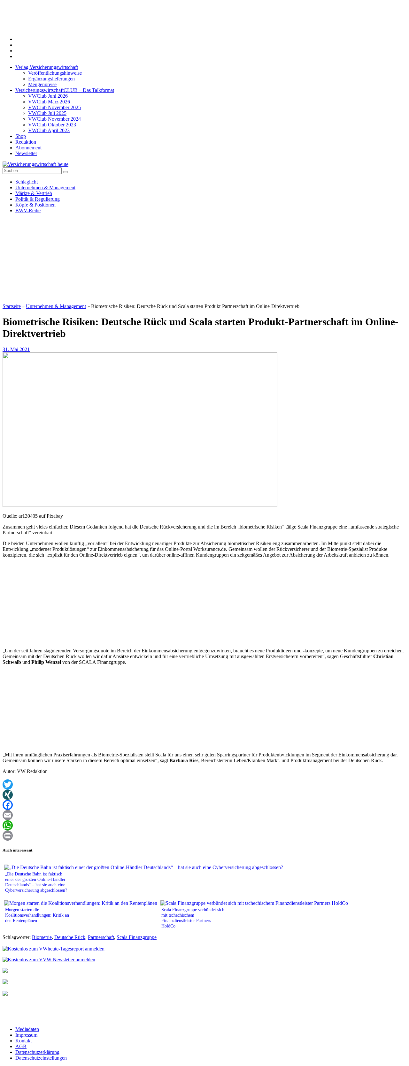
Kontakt (23, 1040)
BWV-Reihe (28, 210)
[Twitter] (204, 784)
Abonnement (28, 147)
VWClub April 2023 (49, 130)
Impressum (26, 1035)
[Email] (204, 815)
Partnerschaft (101, 937)
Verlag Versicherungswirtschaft (46, 67)
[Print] (204, 835)
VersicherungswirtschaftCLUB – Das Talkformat (64, 90)
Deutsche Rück (69, 937)
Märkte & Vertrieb (33, 193)
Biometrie (42, 937)
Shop (20, 136)
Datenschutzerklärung (37, 1052)
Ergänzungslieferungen (51, 78)
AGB (21, 1046)
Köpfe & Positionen (35, 204)
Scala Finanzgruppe (137, 937)
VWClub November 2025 (54, 107)
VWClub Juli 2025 (47, 113)
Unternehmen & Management (45, 187)
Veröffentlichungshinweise (55, 73)
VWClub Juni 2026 (48, 96)
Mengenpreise (42, 84)
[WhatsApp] (204, 825)
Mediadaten (27, 1029)
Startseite (12, 306)
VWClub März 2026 (49, 101)
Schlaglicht (26, 181)
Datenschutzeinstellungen (41, 1058)
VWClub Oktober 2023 (52, 124)
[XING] (204, 795)
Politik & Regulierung (37, 199)
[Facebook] (204, 805)
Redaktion (25, 142)
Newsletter (26, 153)
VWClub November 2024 (54, 119)
